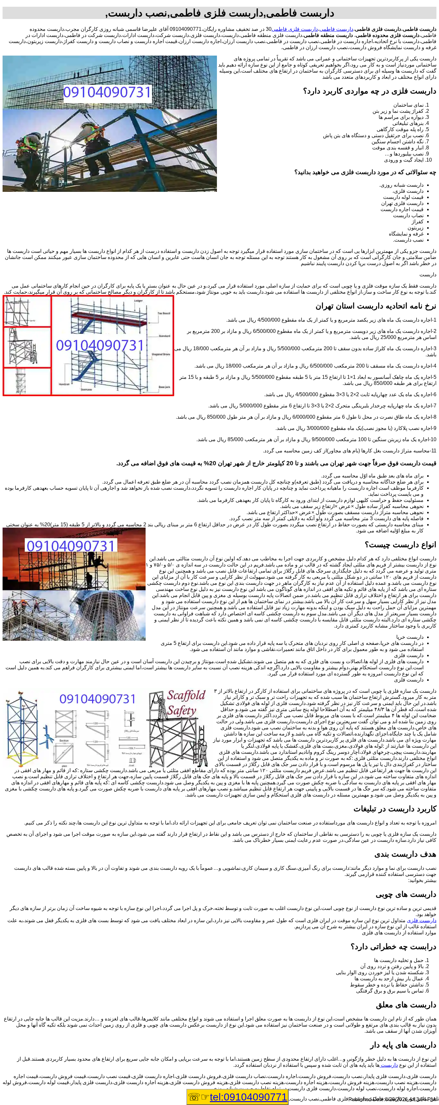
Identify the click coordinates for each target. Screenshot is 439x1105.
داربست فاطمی (336, 29)
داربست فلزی (421, 920)
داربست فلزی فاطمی (295, 29)
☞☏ (237, 1097)
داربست (389, 1065)
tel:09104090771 (248, 1097)
